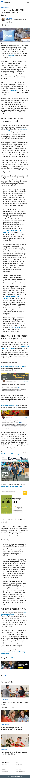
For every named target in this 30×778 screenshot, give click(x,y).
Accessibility (4, 764)
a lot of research (12, 44)
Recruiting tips (4, 749)
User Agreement (19, 764)
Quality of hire (4, 699)
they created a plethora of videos (15, 347)
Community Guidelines (20, 771)
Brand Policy (18, 769)
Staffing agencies (5, 724)
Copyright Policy (5, 769)
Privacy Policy (4, 766)
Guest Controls (5, 771)
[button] (2, 25)
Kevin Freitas (13, 90)
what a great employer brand (14, 614)
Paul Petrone (9, 18)
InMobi (11, 55)
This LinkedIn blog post (9, 405)
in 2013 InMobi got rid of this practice (13, 230)
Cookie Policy (18, 766)
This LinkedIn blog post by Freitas (13, 366)
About (17, 762)
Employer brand (5, 7)
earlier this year (14, 327)
